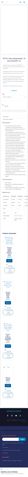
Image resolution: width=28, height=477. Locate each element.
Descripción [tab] (5, 116)
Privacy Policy (19, 460)
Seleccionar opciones (9, 261)
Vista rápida (9, 245)
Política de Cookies (6, 460)
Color (3, 94)
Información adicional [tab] (8, 119)
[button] (20, 2)
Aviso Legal (13, 460)
